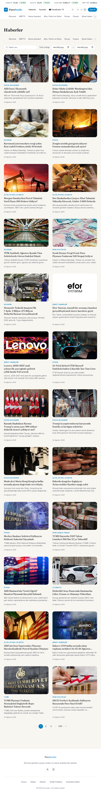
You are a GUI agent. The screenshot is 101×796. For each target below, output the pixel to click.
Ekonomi (12, 16)
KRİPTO (22, 16)
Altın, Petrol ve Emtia (52, 16)
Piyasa (76, 16)
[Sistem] (85, 9)
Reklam (43, 782)
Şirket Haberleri (88, 16)
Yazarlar (42, 10)
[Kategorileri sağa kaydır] (95, 17)
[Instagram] (53, 769)
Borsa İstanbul (34, 16)
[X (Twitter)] (47, 769)
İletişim (33, 782)
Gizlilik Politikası (56, 782)
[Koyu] (81, 9)
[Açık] (78, 9)
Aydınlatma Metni (73, 782)
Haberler (32, 10)
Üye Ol (92, 10)
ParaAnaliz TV (58, 10)
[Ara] (72, 9)
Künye (23, 782)
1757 (60, 726)
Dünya (67, 16)
